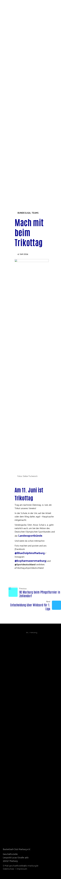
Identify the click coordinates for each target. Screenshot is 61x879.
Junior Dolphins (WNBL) (23, 153)
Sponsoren (16, 124)
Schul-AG (15, 99)
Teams (9, 137)
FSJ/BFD (14, 92)
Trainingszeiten (19, 143)
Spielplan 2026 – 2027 (21, 115)
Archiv (18, 163)
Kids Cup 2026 (13, 188)
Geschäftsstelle (19, 79)
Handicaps (16, 176)
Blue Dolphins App (20, 131)
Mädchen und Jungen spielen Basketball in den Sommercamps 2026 (33, 103)
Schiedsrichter (19, 89)
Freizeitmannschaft (21, 179)
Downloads (17, 95)
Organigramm (17, 76)
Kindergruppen (19, 172)
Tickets (10, 182)
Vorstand (15, 73)
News (13, 118)
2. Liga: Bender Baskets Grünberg (28, 150)
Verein (9, 70)
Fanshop (11, 185)
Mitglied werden (20, 86)
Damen (14, 156)
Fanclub (15, 134)
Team (13, 121)
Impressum (22, 869)
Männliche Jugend (20, 169)
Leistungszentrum (20, 147)
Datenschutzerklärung (24, 108)
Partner (15, 82)
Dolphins (11, 111)
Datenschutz (8, 869)
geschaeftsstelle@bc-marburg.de (23, 865)
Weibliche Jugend (20, 166)
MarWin (14, 127)
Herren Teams (18, 159)
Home (9, 66)
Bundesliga (24, 212)
